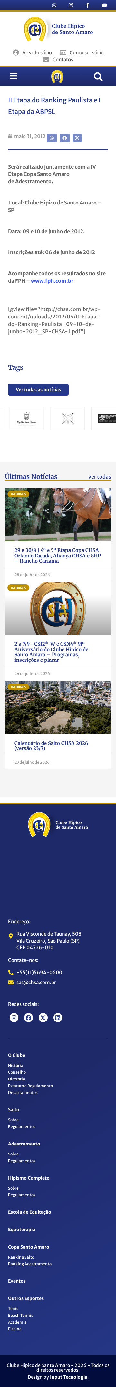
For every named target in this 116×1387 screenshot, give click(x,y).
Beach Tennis (20, 1315)
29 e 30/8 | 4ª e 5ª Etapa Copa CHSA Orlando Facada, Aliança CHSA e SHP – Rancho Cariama (58, 555)
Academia (17, 1322)
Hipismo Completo (29, 1178)
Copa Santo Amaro (28, 1247)
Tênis (13, 1308)
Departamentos (23, 1092)
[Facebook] (28, 1017)
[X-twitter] (43, 1017)
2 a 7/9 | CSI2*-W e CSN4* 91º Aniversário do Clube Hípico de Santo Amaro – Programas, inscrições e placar (51, 652)
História (15, 1065)
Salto (13, 1110)
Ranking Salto (21, 1257)
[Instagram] (71, 5)
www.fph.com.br (52, 281)
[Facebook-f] (87, 5)
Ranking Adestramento (30, 1263)
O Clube (16, 1055)
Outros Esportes (26, 1298)
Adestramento (24, 1144)
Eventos (17, 1281)
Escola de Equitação (29, 1212)
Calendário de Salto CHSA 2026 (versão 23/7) (51, 746)
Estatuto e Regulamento (30, 1085)
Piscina (15, 1328)
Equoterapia (21, 1229)
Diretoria (16, 1079)
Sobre (13, 1119)
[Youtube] (104, 5)
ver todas (99, 476)
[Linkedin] (57, 1017)
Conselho (17, 1072)
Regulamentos (21, 1126)
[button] (98, 77)
